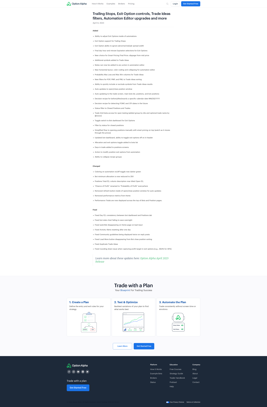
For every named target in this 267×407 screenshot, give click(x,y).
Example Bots (156, 374)
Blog (194, 369)
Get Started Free (190, 4)
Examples (111, 4)
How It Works (97, 4)
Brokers (121, 4)
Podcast (173, 382)
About (195, 374)
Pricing (131, 4)
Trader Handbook (177, 378)
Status (153, 382)
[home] (77, 4)
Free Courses (175, 369)
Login (175, 4)
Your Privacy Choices (176, 402)
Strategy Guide (176, 374)
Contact (195, 382)
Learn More (122, 346)
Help (172, 386)
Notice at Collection (193, 402)
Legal (194, 378)
